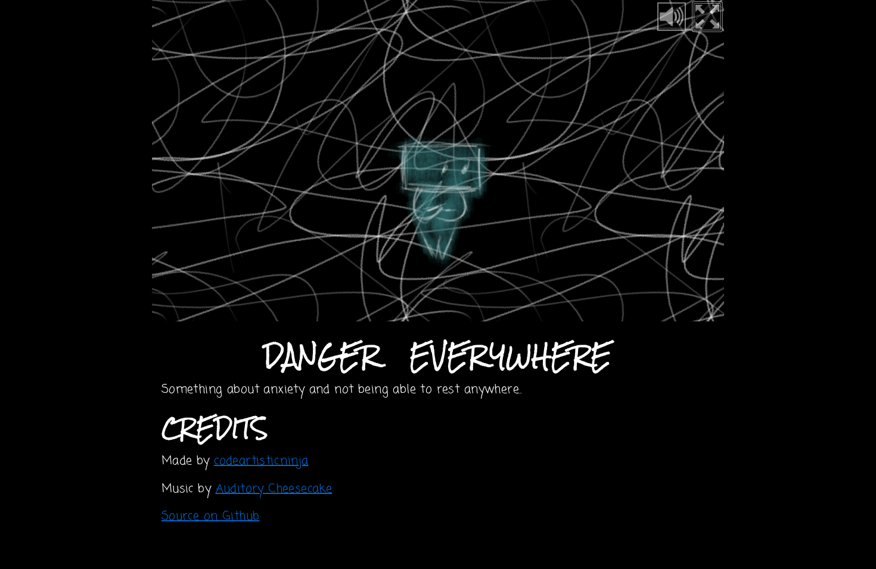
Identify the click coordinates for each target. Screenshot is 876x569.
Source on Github (210, 516)
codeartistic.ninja (261, 461)
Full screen (707, 16)
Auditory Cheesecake (274, 489)
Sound (671, 16)
